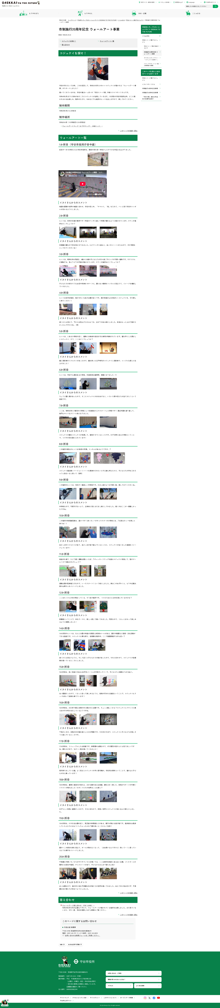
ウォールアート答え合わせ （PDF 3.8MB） (77, 905)
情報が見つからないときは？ (116, 979)
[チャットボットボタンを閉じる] (7, 1000)
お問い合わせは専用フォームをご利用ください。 (82, 935)
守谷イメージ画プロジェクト (135, 20)
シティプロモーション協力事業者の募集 (151, 64)
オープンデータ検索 (126, 998)
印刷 (61, 944)
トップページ (72, 20)
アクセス (110, 986)
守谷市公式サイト (211, 2)
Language (191, 2)
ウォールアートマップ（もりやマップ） (81, 126)
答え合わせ (66, 45)
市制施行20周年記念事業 (150, 92)
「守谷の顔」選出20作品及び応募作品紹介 (150, 98)
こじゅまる (121, 20)
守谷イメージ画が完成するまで (151, 47)
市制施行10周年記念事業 (150, 88)
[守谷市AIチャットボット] (5, 1003)
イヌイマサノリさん (148, 84)
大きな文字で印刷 (74, 944)
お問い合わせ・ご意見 (114, 973)
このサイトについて (110, 998)
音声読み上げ (179, 2)
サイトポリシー (95, 998)
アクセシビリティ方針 (79, 998)
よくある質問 (140, 986)
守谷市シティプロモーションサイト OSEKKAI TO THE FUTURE (97, 20)
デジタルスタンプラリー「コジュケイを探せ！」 (151, 59)
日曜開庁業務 (71, 986)
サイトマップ (64, 998)
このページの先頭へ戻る (129, 131)
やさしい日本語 (164, 2)
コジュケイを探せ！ (69, 41)
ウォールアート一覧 (107, 41)
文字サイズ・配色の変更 (148, 2)
